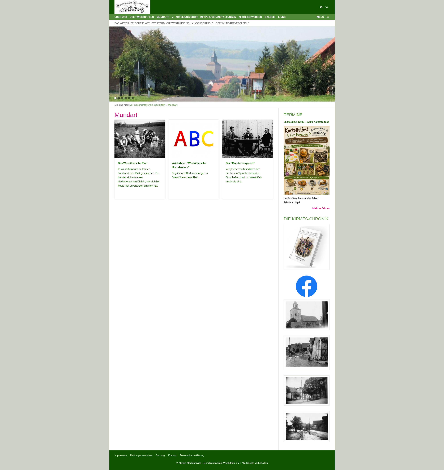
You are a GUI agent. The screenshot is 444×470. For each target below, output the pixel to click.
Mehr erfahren (321, 208)
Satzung (160, 455)
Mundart (172, 104)
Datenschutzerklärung (192, 455)
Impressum (120, 455)
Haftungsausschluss (141, 455)
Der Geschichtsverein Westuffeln (147, 104)
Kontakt (172, 455)
